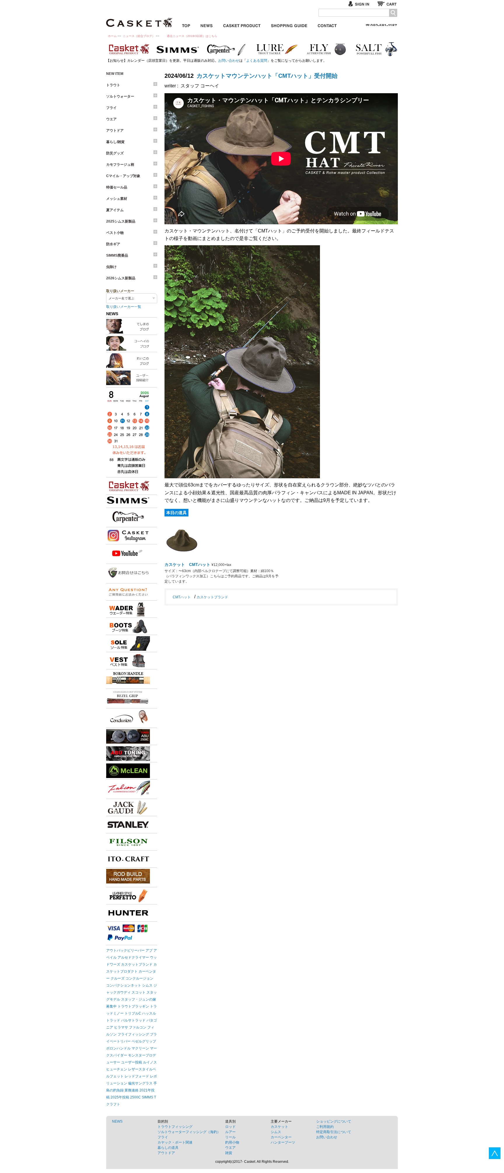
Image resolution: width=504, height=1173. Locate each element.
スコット (139, 992)
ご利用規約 (325, 1127)
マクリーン (140, 1048)
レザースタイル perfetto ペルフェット (128, 895)
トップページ (186, 24)
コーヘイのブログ (131, 343)
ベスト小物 (115, 233)
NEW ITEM (114, 74)
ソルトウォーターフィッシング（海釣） (189, 1132)
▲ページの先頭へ (495, 1153)
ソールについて (128, 643)
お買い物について (289, 24)
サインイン (361, 4)
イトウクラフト (128, 859)
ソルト (376, 49)
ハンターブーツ (283, 1142)
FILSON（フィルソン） (128, 842)
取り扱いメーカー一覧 (123, 307)
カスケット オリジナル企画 (128, 49)
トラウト (113, 85)
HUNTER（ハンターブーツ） (128, 913)
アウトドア (115, 130)
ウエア (111, 119)
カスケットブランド (128, 486)
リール (230, 1137)
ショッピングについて (333, 1121)
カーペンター (227, 49)
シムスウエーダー (128, 609)
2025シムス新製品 (120, 221)
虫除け (111, 267)
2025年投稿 (120, 1097)
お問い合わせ (327, 24)
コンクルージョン (139, 978)
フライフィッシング (133, 1034)
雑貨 (228, 1153)
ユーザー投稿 (131, 1062)
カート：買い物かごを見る (387, 4)
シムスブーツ (128, 626)
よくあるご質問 (128, 592)
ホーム (112, 36)
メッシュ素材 (116, 199)
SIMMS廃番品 (117, 255)
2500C (135, 1097)
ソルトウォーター (120, 96)
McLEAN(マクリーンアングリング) (128, 770)
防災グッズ (115, 153)
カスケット (139, 18)
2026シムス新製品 (120, 278)
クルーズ (118, 978)
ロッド (230, 1127)
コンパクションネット (123, 985)
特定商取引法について (333, 1132)
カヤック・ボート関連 (175, 1142)
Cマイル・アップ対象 (123, 176)
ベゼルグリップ (144, 1041)
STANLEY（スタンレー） (128, 824)
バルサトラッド (133, 1020)
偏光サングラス (140, 1083)
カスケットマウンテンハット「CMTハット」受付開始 (267, 76)
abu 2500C (128, 736)
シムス (147, 985)
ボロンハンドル (118, 1048)
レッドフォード (137, 1076)
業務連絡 (132, 1090)
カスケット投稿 (131, 378)
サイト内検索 (393, 13)
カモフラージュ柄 (120, 165)
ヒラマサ (121, 1027)
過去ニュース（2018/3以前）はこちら (192, 36)
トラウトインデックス (277, 49)
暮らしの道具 (168, 1148)
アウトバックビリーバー (125, 950)
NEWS (117, 1121)
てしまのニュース (131, 326)
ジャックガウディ (128, 807)
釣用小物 (232, 1142)
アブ (149, 950)
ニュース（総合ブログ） (139, 36)
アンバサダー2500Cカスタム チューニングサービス (128, 753)
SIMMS (147, 1097)
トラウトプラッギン (133, 1006)
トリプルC (133, 1013)
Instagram (128, 535)
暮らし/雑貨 (115, 142)
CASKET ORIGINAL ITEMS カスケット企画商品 (242, 24)
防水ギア (113, 244)
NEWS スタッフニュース (207, 24)
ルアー (230, 1132)
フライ (326, 49)
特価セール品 (116, 187)
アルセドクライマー (133, 957)
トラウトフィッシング (175, 1127)
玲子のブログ (131, 360)
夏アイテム (115, 210)
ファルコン (137, 1027)
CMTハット (182, 597)
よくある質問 (256, 61)
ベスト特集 (128, 660)
